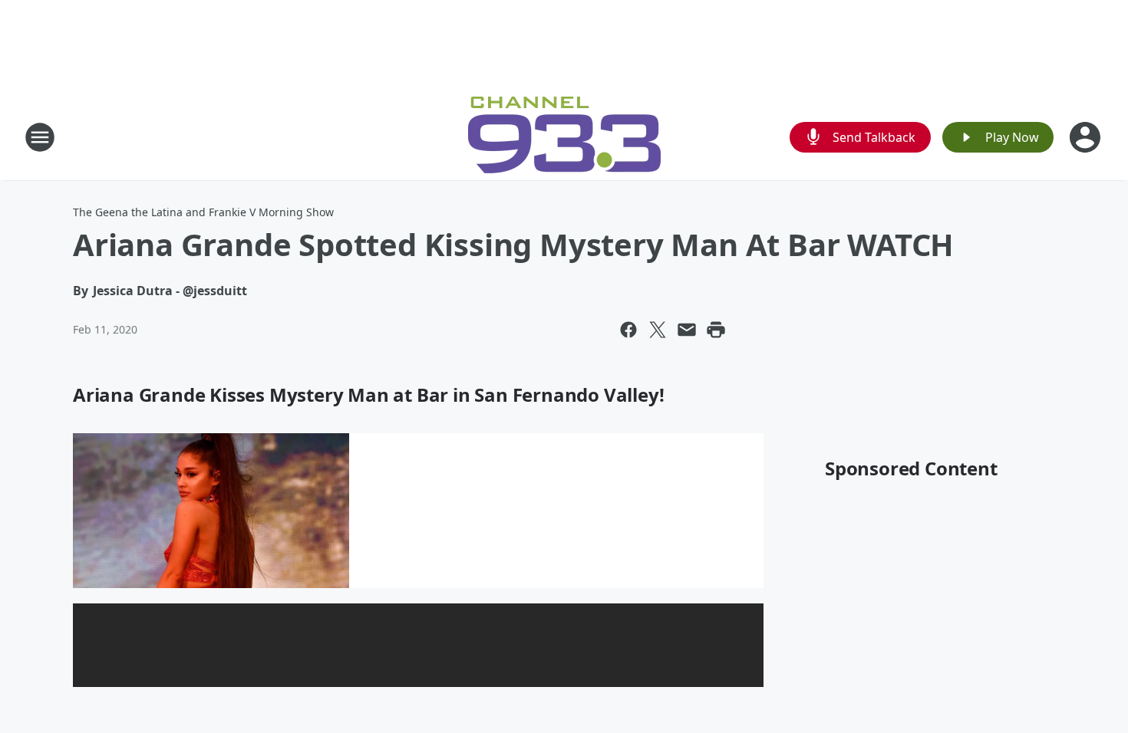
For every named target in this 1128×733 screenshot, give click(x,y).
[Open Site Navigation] (40, 137)
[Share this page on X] (657, 329)
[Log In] (1086, 137)
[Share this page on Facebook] (628, 329)
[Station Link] (564, 137)
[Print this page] (716, 329)
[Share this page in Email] (687, 329)
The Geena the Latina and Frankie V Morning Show (203, 212)
